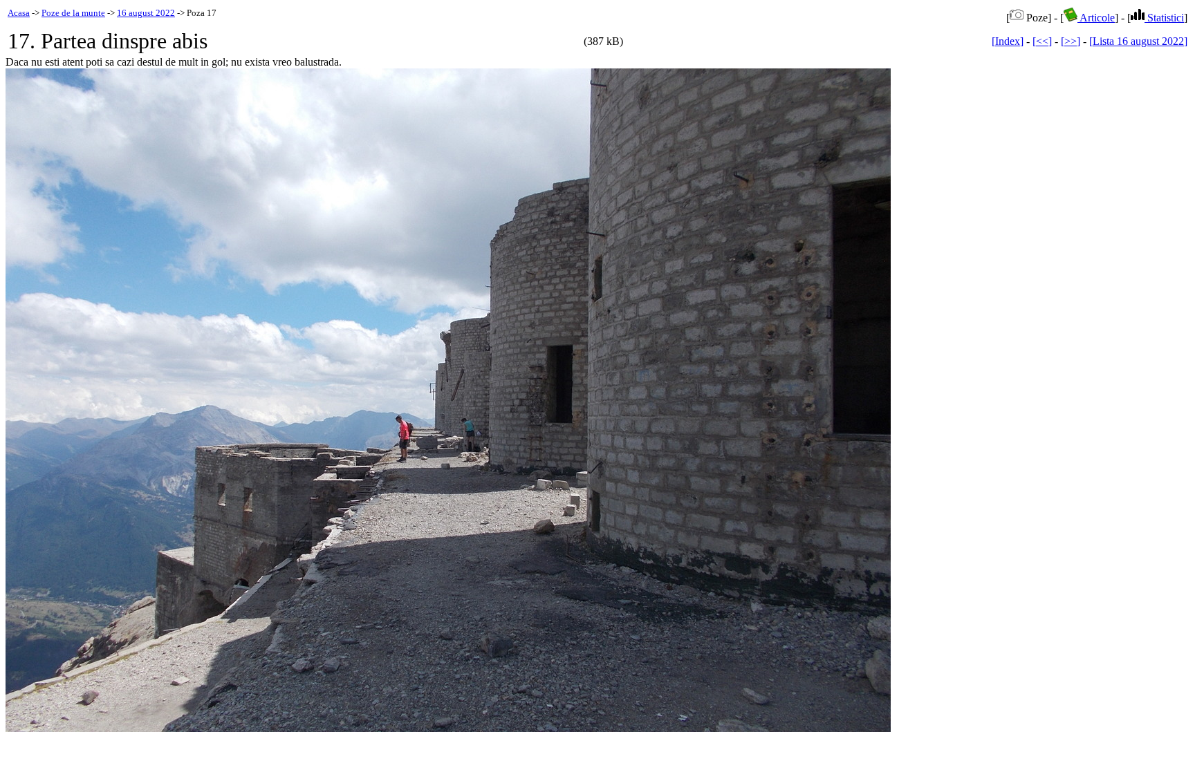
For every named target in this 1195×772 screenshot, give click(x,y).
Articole (1096, 17)
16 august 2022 (146, 13)
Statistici (1164, 17)
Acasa (19, 13)
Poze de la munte (73, 13)
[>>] (1070, 41)
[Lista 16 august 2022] (1138, 41)
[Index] (1007, 41)
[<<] (1042, 41)
